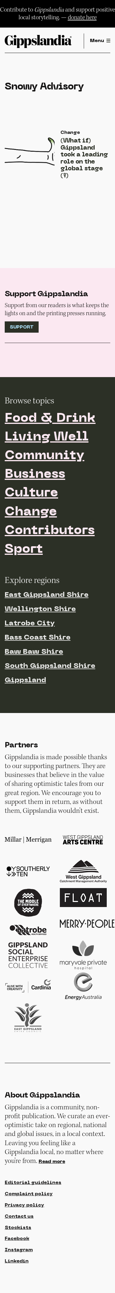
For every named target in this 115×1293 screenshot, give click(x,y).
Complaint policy (29, 1194)
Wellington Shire (40, 609)
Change (31, 512)
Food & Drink (50, 419)
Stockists (18, 1227)
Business (35, 475)
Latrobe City (30, 623)
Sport (24, 550)
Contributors (50, 531)
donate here (82, 17)
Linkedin (17, 1261)
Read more (52, 1161)
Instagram (19, 1250)
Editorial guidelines (33, 1182)
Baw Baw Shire (34, 652)
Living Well (46, 437)
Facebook (17, 1238)
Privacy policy (24, 1205)
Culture (31, 493)
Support (22, 327)
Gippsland (25, 680)
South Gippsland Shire (50, 666)
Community (44, 456)
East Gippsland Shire (46, 595)
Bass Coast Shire (37, 637)
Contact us (19, 1216)
